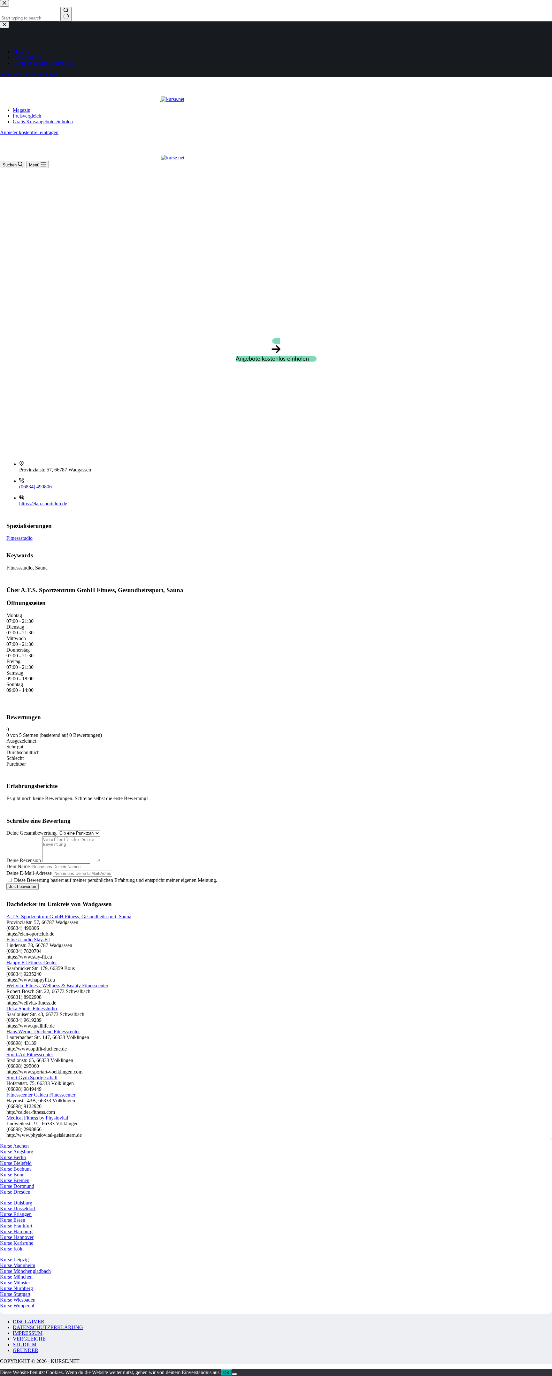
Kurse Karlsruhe (16, 1243)
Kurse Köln (12, 1248)
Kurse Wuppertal (17, 1305)
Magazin (21, 110)
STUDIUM (24, 1344)
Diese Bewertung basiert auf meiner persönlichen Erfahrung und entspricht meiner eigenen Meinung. (115, 880)
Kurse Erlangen (16, 1214)
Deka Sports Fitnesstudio (31, 1008)
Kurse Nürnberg (16, 1288)
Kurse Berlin (13, 1157)
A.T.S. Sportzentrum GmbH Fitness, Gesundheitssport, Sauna (68, 916)
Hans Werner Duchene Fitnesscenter (43, 1031)
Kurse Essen (12, 1220)
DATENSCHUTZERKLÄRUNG (48, 1327)
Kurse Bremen (14, 1180)
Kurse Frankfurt (16, 1225)
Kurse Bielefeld (16, 1163)
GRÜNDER (25, 1350)
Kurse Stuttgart (15, 1294)
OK (226, 1372)
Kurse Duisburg (16, 1202)
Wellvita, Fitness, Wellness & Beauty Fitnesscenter (57, 985)
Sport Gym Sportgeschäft (31, 1077)
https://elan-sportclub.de (43, 503)
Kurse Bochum (15, 1169)
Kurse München (16, 1277)
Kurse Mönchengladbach (25, 1271)
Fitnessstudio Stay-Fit (28, 939)
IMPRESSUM (27, 1333)
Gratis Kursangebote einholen (43, 121)
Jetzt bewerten (22, 886)
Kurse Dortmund (17, 1186)
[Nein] (234, 1374)
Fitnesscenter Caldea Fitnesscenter (40, 1094)
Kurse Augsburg (16, 1151)
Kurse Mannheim (17, 1265)
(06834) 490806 (35, 486)
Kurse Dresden (15, 1192)
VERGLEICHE (29, 1339)
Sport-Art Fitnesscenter (29, 1054)
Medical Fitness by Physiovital (37, 1117)
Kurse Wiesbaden (17, 1300)
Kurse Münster (15, 1282)
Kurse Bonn (12, 1174)
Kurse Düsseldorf (17, 1208)
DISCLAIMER (28, 1321)
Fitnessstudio (19, 538)
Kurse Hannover (17, 1237)
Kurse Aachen (14, 1146)
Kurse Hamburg (16, 1231)
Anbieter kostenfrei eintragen (29, 132)
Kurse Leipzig (14, 1259)
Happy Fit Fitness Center (31, 962)
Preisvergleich (27, 115)
